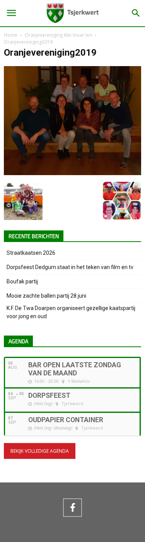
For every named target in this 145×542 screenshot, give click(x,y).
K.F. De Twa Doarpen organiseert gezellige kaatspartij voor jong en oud (71, 312)
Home (10, 35)
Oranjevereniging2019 (50, 52)
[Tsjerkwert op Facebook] (72, 507)
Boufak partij (22, 281)
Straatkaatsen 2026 (31, 253)
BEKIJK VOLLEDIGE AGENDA (39, 451)
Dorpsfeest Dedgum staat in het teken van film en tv (70, 267)
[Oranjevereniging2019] (72, 173)
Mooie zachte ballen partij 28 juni (46, 296)
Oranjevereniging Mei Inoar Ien (58, 35)
